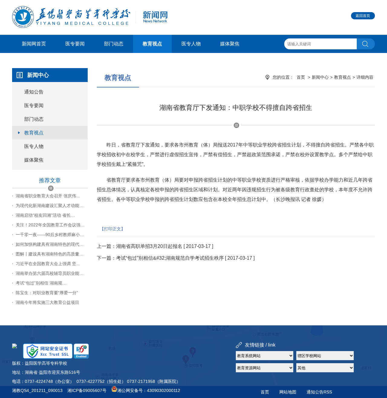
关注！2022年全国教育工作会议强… (50, 224)
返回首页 (363, 16)
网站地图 (287, 392)
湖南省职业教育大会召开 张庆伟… (48, 195)
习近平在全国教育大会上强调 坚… (48, 263)
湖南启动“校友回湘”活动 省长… (45, 215)
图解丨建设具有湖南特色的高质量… (49, 254)
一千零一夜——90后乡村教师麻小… (50, 234)
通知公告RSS (319, 392)
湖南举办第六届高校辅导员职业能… (49, 273)
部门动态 (113, 43)
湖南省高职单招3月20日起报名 (149, 246)
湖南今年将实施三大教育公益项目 (47, 302)
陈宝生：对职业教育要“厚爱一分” (47, 292)
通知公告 (34, 91)
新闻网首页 (34, 43)
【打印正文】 (112, 228)
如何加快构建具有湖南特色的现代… (49, 244)
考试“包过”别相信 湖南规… (41, 283)
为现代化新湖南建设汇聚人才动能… (49, 205)
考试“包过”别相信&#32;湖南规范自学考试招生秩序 (170, 258)
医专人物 (191, 43)
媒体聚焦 (229, 43)
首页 (301, 77)
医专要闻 (75, 43)
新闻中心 (320, 77)
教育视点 (152, 43)
